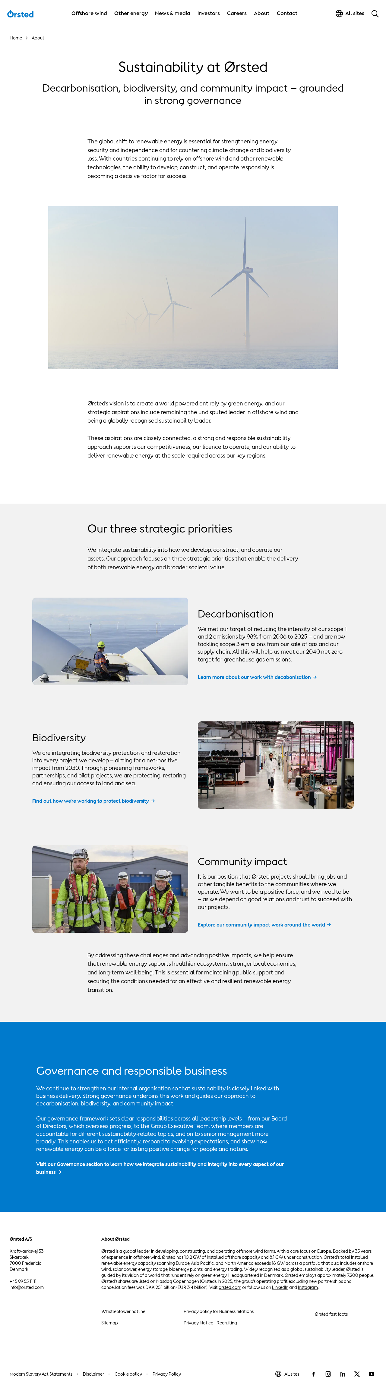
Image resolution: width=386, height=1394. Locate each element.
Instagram (308, 1287)
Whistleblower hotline (123, 1311)
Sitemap (109, 1322)
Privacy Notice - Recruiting (210, 1322)
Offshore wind (89, 13)
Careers (237, 13)
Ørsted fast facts (331, 1314)
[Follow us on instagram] (328, 1374)
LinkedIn (280, 1287)
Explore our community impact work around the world (261, 925)
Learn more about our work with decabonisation (254, 677)
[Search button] (375, 13)
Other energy (131, 13)
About (262, 13)
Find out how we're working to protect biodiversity (90, 801)
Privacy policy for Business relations (219, 1311)
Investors (209, 13)
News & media (172, 13)
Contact (287, 13)
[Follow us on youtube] (371, 1374)
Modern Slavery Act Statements (41, 1374)
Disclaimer (93, 1374)
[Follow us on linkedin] (342, 1374)
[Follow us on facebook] (313, 1374)
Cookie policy (128, 1374)
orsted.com (230, 1287)
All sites (291, 1374)
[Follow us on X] (357, 1374)
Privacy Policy (167, 1374)
